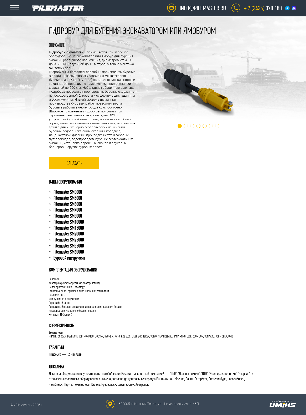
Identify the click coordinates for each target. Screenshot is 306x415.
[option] (198, 91)
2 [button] (186, 126)
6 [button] (211, 126)
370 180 (263, 8)
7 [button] (217, 126)
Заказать (74, 163)
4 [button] (198, 126)
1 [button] (180, 126)
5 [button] (205, 126)
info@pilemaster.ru (203, 8)
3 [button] (192, 126)
